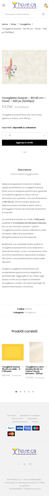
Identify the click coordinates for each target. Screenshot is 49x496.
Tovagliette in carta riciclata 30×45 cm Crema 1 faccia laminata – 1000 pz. (34, 370)
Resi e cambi (17, 418)
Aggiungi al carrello (24, 142)
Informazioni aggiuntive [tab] (24, 174)
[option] (24, 67)
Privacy (35, 421)
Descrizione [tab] (24, 169)
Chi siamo (11, 415)
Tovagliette (30, 312)
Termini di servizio (20, 421)
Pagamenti (32, 418)
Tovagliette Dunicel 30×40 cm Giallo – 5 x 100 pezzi (11, 369)
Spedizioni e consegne (30, 415)
